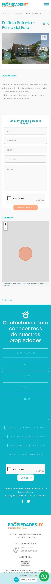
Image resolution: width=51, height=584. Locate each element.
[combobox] (13, 286)
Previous (7, 56)
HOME (4, 14)
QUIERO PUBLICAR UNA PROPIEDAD (26, 437)
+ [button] (6, 224)
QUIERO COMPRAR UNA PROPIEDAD (26, 446)
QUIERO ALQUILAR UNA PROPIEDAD (26, 428)
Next (43, 56)
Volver (8, 300)
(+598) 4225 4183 (14, 496)
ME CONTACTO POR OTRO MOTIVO (26, 455)
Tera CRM (6, 286)
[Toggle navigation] (46, 5)
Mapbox (43, 283)
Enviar (24, 477)
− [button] (6, 228)
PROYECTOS (17, 14)
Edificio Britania (33, 14)
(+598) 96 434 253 (36, 496)
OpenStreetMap (24, 283)
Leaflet (5, 283)
